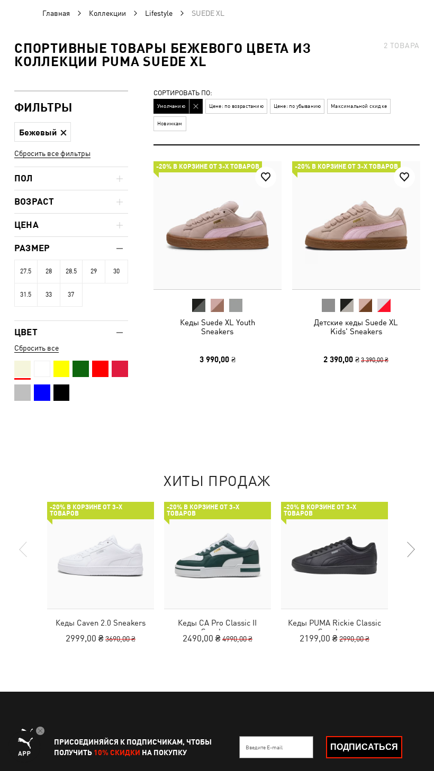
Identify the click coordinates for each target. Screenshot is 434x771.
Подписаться (364, 746)
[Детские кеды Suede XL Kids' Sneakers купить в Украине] (356, 225)
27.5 (25, 271)
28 (49, 271)
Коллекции (107, 13)
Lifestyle (159, 13)
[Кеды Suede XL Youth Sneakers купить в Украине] (217, 225)
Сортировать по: (182, 93)
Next (410, 549)
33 (49, 294)
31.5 (25, 294)
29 (94, 271)
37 (71, 294)
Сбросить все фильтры (52, 153)
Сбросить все (36, 348)
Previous (23, 549)
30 (116, 271)
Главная (56, 13)
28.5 (71, 271)
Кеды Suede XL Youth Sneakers (217, 327)
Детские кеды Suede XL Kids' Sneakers (356, 327)
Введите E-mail (264, 747)
